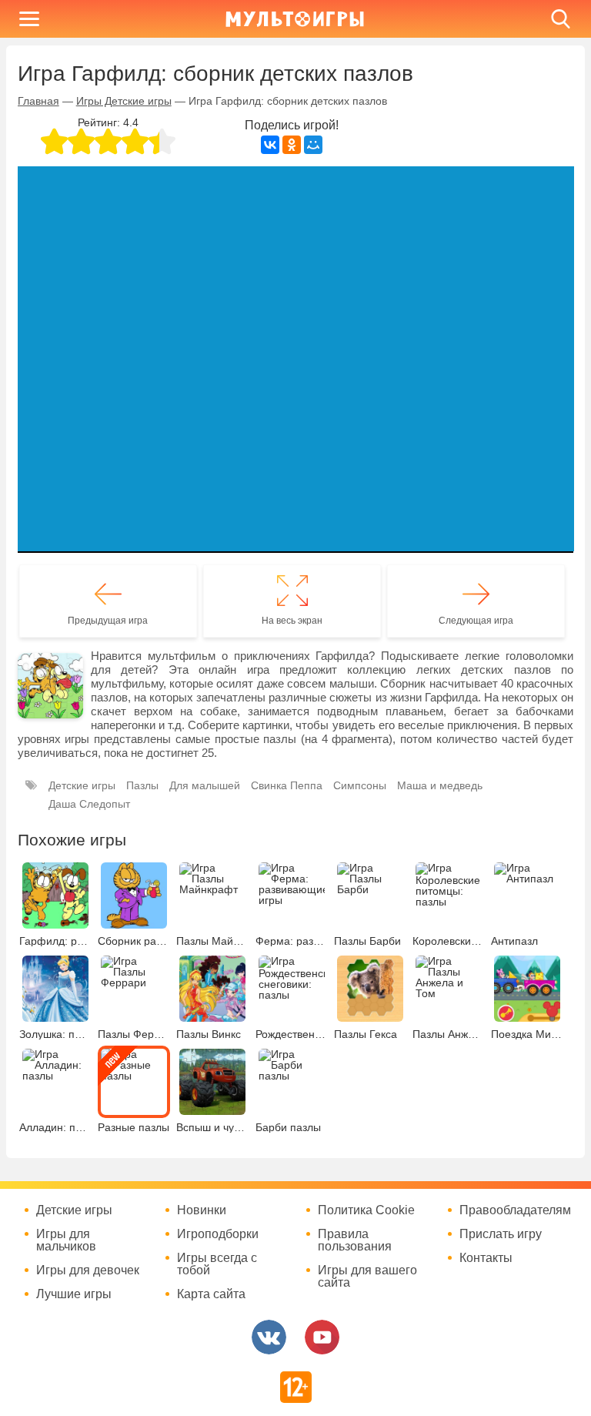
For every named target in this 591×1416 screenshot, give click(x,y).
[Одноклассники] (291, 145)
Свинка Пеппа (286, 785)
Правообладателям (515, 1210)
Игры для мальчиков (66, 1240)
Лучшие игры (74, 1294)
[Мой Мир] (313, 145)
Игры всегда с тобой (217, 1264)
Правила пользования (355, 1240)
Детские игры (81, 785)
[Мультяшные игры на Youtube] (322, 1337)
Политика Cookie (366, 1210)
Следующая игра (476, 620)
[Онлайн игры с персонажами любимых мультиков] (294, 19)
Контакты (486, 1258)
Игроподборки (218, 1234)
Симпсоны (359, 785)
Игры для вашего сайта (367, 1276)
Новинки (201, 1210)
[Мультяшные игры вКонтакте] (269, 1337)
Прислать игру (500, 1234)
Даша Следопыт (89, 803)
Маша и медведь (439, 785)
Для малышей (204, 785)
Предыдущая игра (108, 620)
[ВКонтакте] (270, 145)
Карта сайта (211, 1294)
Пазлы (142, 785)
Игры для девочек (87, 1270)
